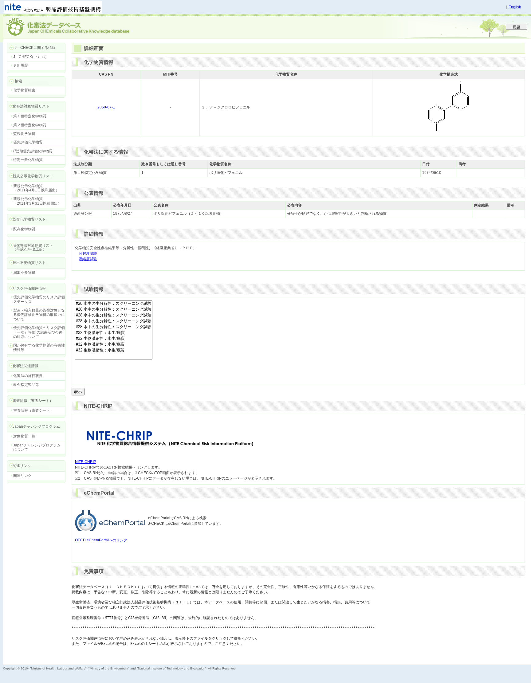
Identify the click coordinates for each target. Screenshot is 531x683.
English (515, 7)
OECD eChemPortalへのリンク (101, 540)
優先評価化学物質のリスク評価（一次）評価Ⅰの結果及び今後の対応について (39, 332)
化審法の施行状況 (28, 376)
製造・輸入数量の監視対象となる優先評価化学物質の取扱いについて (39, 314)
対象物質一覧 (24, 436)
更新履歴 (20, 65)
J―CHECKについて (30, 57)
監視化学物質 (24, 133)
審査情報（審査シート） (33, 410)
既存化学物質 (24, 229)
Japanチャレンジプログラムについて (37, 447)
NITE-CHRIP (85, 462)
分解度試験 (88, 253)
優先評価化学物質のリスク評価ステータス (39, 299)
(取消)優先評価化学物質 (33, 151)
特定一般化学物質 (28, 160)
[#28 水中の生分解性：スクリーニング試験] (113, 304)
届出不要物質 (24, 272)
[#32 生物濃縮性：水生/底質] (113, 333)
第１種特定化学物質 (29, 116)
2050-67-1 (106, 107)
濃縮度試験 (88, 259)
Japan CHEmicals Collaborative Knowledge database (77, 26)
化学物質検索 (24, 90)
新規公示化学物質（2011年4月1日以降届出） (36, 188)
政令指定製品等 (26, 385)
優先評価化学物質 (28, 142)
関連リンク (22, 475)
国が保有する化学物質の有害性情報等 (39, 347)
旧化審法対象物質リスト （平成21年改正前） (30, 247)
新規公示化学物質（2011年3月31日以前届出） (37, 201)
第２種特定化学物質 (29, 125)
